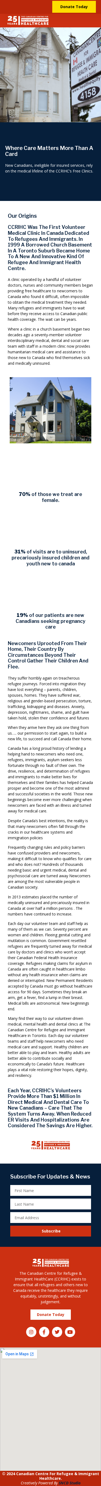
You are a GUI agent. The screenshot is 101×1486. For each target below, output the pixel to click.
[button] (92, 21)
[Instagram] (31, 1332)
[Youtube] (70, 1332)
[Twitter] (57, 1332)
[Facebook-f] (44, 1332)
